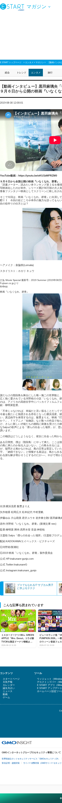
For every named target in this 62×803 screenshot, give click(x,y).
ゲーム (6, 697)
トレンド (21, 72)
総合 (7, 72)
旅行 (50, 72)
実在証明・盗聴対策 (11, 763)
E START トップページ (10, 62)
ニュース (7, 691)
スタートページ (11, 678)
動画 (5, 694)
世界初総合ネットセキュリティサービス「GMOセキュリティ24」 (31, 759)
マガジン (40, 62)
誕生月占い (9, 688)
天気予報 (7, 682)
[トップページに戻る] (13, 6)
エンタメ (29, 62)
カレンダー (9, 685)
